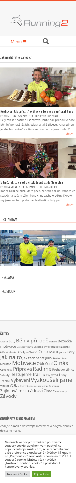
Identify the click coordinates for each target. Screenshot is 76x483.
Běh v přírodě (32, 340)
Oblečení (45, 363)
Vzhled (4, 386)
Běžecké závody (8, 352)
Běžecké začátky (60, 346)
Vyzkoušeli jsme (51, 380)
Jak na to (48, 187)
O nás (60, 363)
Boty (12, 341)
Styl (7, 375)
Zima (48, 390)
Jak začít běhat (33, 357)
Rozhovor (58, 370)
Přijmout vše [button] (41, 474)
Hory (70, 351)
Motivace (24, 363)
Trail (36, 374)
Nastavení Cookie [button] (17, 474)
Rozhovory (40, 116)
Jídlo (48, 358)
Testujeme (21, 374)
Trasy (62, 375)
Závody (8, 396)
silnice (70, 370)
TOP (48, 116)
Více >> (69, 133)
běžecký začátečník (27, 352)
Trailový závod (49, 375)
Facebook (8, 291)
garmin (62, 352)
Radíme (42, 368)
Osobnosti (6, 369)
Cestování (48, 351)
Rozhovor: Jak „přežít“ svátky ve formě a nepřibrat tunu (36, 111)
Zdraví (55, 116)
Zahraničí (54, 385)
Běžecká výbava (25, 346)
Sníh (2, 375)
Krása (56, 358)
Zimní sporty (60, 391)
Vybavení (20, 380)
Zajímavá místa (14, 390)
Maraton (5, 364)
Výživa (14, 385)
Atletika (4, 341)
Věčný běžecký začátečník (34, 385)
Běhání (53, 341)
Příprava (22, 368)
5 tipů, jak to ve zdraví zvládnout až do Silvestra (31, 182)
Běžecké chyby (42, 346)
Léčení (64, 358)
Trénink (5, 381)
